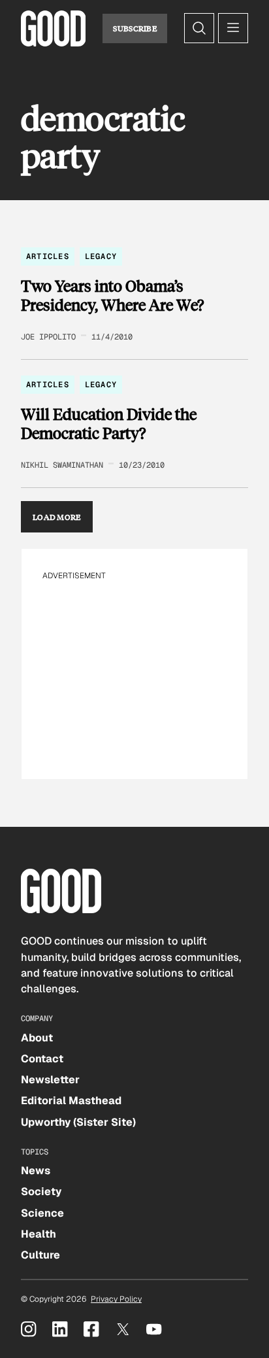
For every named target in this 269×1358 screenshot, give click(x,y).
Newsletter (50, 1080)
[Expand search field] (199, 28)
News (35, 1170)
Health (38, 1234)
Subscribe (135, 28)
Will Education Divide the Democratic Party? (109, 423)
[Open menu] (233, 28)
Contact (42, 1059)
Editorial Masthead (71, 1100)
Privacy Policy (116, 1299)
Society (41, 1191)
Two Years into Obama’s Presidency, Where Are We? (112, 295)
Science (42, 1213)
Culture (40, 1255)
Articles (47, 256)
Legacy (101, 256)
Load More (57, 517)
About (37, 1038)
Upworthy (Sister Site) (78, 1122)
